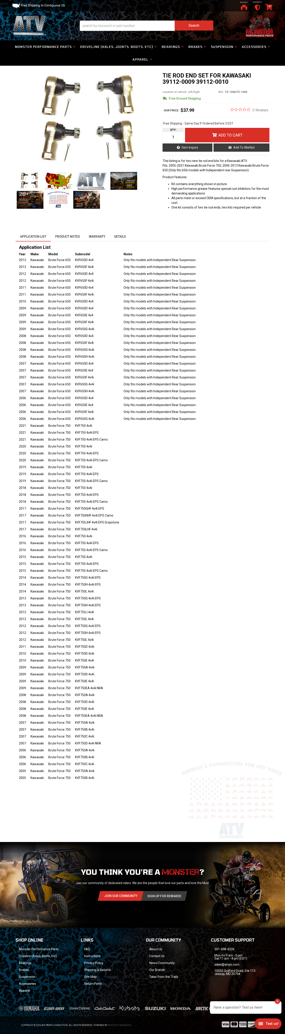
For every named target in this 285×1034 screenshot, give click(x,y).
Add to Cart (230, 135)
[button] (146, 25)
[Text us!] (268, 1025)
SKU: (221, 92)
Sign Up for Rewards (164, 896)
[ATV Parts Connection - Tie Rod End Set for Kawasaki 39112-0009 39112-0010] (87, 120)
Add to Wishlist (244, 147)
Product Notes (67, 236)
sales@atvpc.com (226, 964)
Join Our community (120, 896)
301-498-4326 (224, 949)
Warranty (97, 236)
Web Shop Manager (119, 1025)
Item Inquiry (190, 147)
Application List (33, 236)
